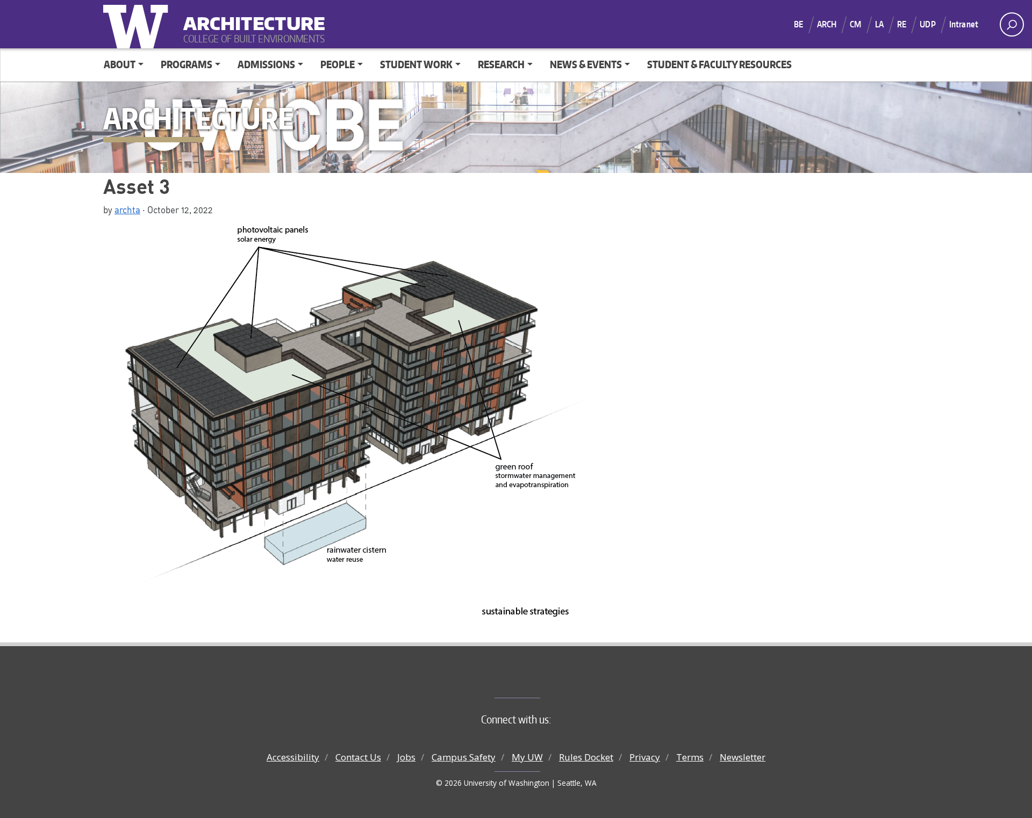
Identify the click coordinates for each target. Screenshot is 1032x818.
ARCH (827, 24)
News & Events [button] (586, 64)
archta (127, 209)
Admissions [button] (266, 64)
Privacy (644, 757)
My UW (527, 757)
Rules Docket (586, 757)
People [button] (337, 64)
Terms (690, 757)
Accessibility (293, 757)
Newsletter (742, 757)
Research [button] (501, 64)
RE (901, 24)
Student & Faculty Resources (719, 64)
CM (855, 24)
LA (879, 24)
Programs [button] (186, 64)
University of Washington (138, 24)
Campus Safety (464, 757)
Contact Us (358, 757)
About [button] (119, 64)
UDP (927, 24)
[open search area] (1012, 24)
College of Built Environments (538, 680)
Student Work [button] (416, 64)
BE (798, 24)
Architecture (250, 16)
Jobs (406, 757)
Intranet (963, 24)
